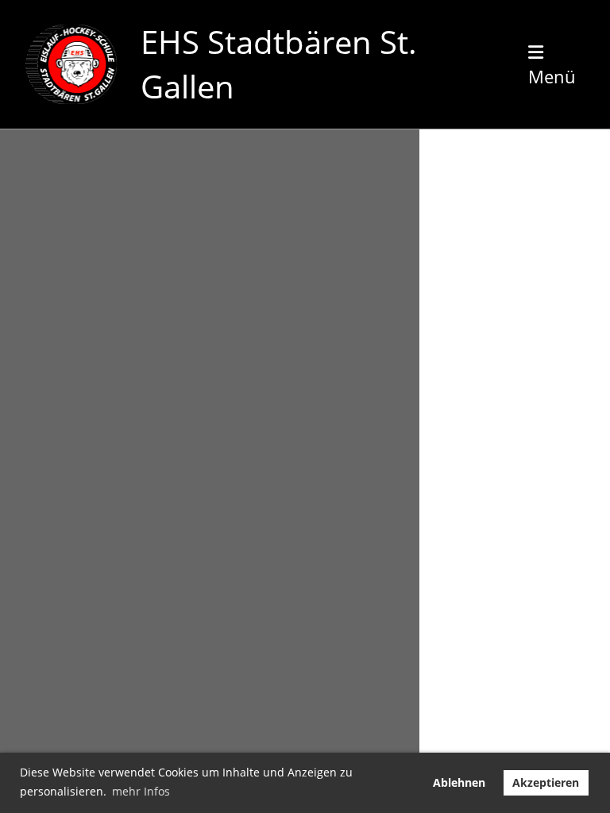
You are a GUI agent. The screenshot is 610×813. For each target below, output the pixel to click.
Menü (552, 76)
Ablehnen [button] (459, 782)
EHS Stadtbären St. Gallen (279, 64)
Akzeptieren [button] (545, 782)
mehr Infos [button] (141, 791)
